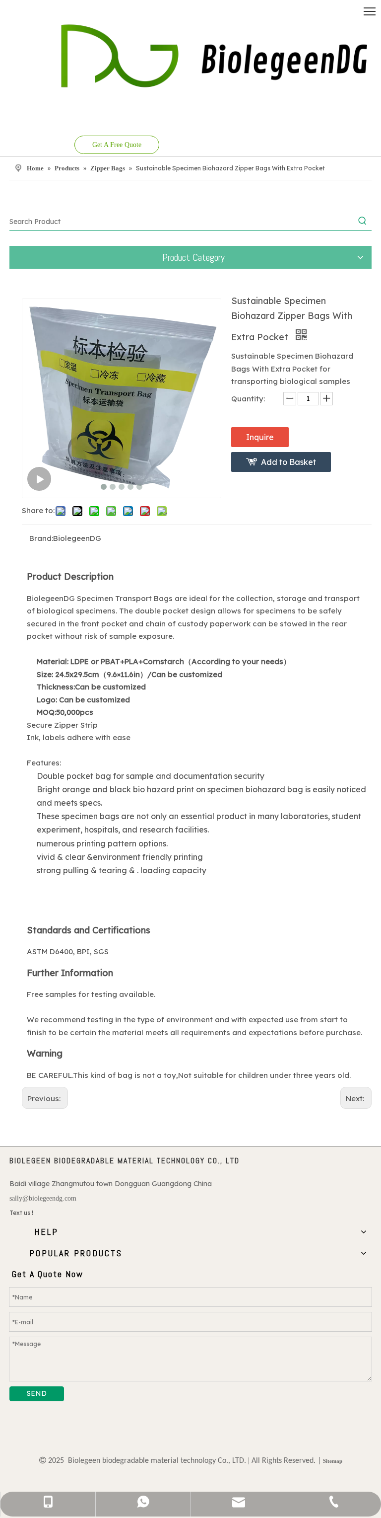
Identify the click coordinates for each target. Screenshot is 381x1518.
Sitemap (332, 1461)
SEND (37, 1393)
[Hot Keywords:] (363, 221)
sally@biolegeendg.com (42, 1198)
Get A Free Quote (116, 145)
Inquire (260, 437)
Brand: (41, 538)
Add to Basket (288, 462)
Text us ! (21, 1212)
